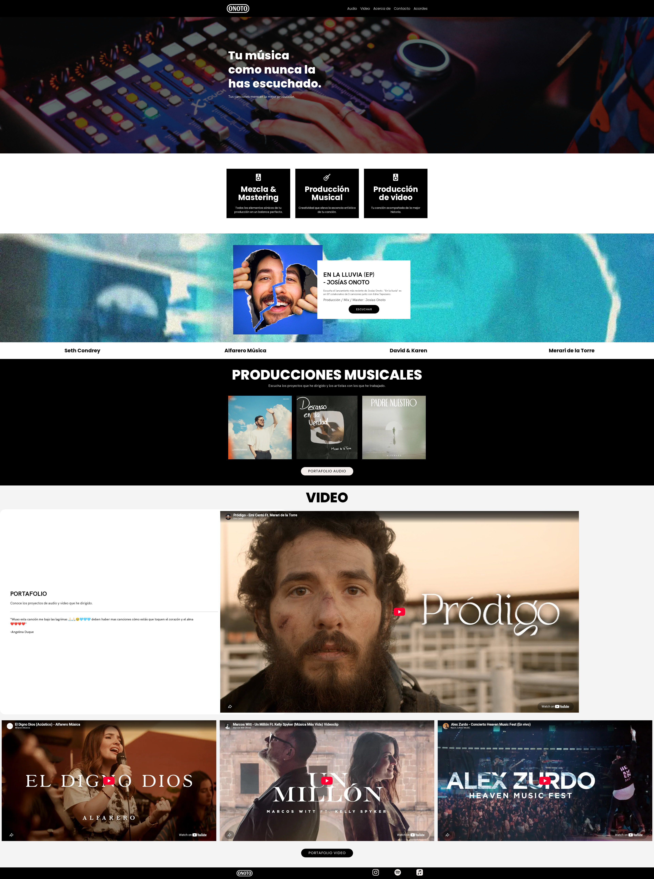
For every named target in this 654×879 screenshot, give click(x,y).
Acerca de (382, 8)
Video (365, 8)
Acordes (420, 8)
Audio (352, 8)
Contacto (402, 8)
